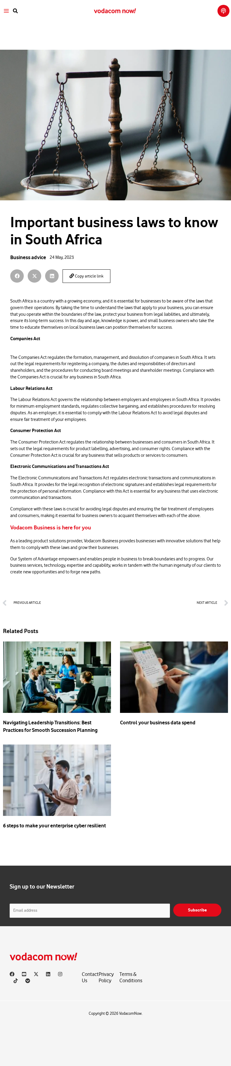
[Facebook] (12, 974)
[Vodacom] (27, 980)
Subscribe (197, 910)
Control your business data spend (158, 723)
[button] (15, 11)
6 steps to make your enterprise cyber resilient (54, 826)
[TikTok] (15, 980)
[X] (36, 974)
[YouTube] (24, 974)
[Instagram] (60, 974)
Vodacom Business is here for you (50, 528)
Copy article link (88, 276)
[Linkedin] (48, 974)
